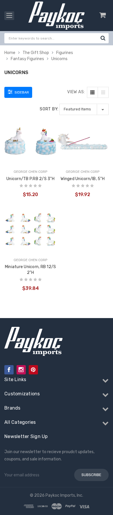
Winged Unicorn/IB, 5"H (83, 178)
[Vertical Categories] (9, 15)
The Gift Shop (36, 52)
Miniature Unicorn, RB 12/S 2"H (30, 269)
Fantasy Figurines (27, 58)
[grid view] (92, 92)
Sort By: (49, 109)
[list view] (103, 92)
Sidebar (21, 92)
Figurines (64, 52)
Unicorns (59, 58)
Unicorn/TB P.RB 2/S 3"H (30, 178)
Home (9, 52)
